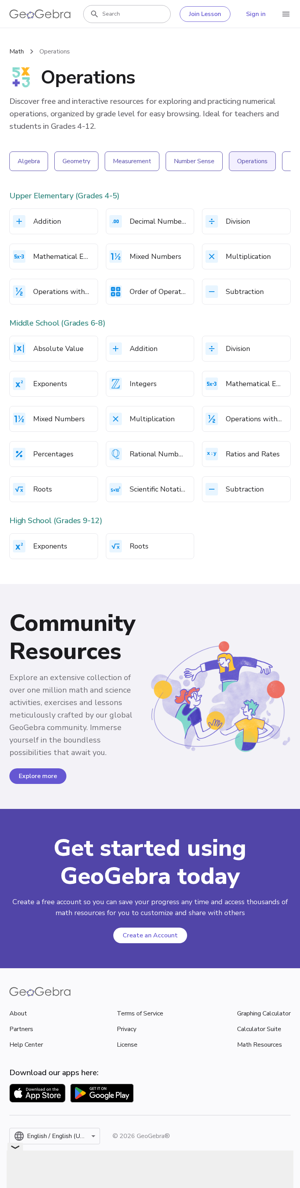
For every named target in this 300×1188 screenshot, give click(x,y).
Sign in (256, 14)
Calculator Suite (259, 1029)
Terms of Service (140, 1013)
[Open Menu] (286, 14)
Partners (21, 1029)
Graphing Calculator (264, 1013)
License (127, 1044)
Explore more (38, 776)
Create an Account (150, 935)
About (18, 1013)
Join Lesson (205, 14)
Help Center (26, 1044)
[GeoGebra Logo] (40, 14)
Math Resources (259, 1044)
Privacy (126, 1029)
